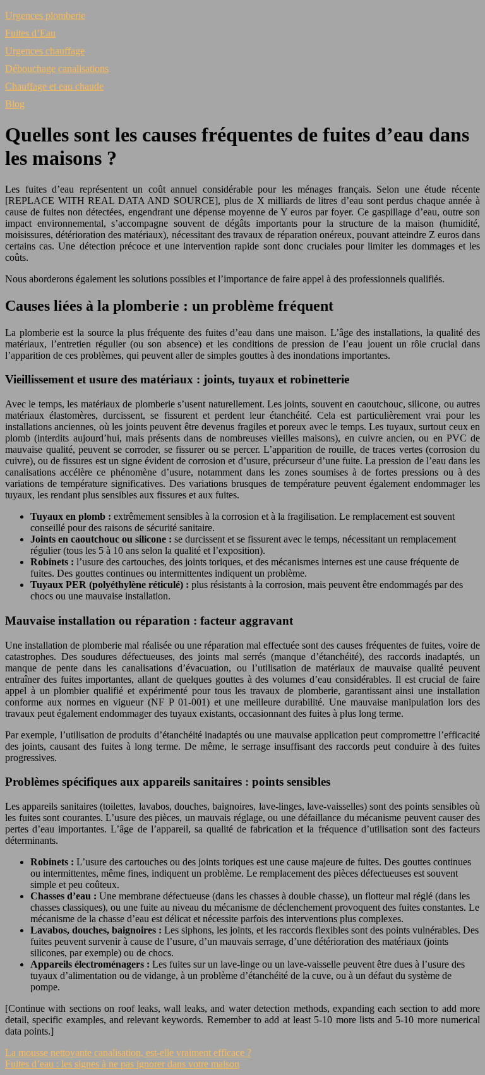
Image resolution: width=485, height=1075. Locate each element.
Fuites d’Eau (30, 33)
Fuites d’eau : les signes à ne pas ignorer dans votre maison (122, 1064)
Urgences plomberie (45, 15)
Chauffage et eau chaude (54, 86)
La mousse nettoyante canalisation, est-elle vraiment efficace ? (128, 1052)
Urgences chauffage (45, 50)
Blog (15, 104)
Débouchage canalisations (57, 68)
